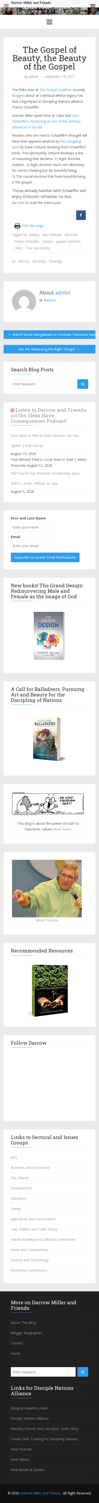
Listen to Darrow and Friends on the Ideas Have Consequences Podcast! (48, 415)
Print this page (32, 225)
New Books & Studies (28, 1469)
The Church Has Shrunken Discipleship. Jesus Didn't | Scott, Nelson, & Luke (45, 478)
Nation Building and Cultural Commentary (43, 1239)
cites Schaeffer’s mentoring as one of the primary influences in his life (46, 121)
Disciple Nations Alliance (30, 1418)
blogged (18, 95)
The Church (20, 1178)
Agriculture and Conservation (33, 1219)
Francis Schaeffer (26, 241)
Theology (55, 261)
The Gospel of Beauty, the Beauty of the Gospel (49, 58)
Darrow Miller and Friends (40, 1493)
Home (15, 1353)
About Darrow (47, 920)
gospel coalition (68, 241)
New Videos (20, 1459)
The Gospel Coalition (55, 89)
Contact (17, 1343)
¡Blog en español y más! (29, 1408)
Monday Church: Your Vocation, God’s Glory (45, 1428)
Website (50, 300)
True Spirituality (38, 248)
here (21, 202)
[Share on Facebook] (81, 218)
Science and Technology (30, 1260)
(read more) (62, 829)
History (23, 261)
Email (15, 537)
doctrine (71, 234)
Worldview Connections (29, 1270)
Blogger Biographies (27, 1333)
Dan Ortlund (52, 234)
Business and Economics (30, 1167)
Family (16, 1208)
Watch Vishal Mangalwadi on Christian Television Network (53, 334)
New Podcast (21, 1449)
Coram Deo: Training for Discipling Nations (44, 1439)
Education (18, 1198)
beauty (34, 234)
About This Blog (23, 1322)
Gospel (48, 241)
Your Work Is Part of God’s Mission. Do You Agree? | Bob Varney (45, 440)
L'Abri (18, 248)
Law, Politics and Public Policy (34, 1229)
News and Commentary (29, 1249)
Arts (14, 1157)
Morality (38, 261)
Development (21, 1188)
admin (33, 76)
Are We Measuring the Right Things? (47, 349)
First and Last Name (28, 518)
